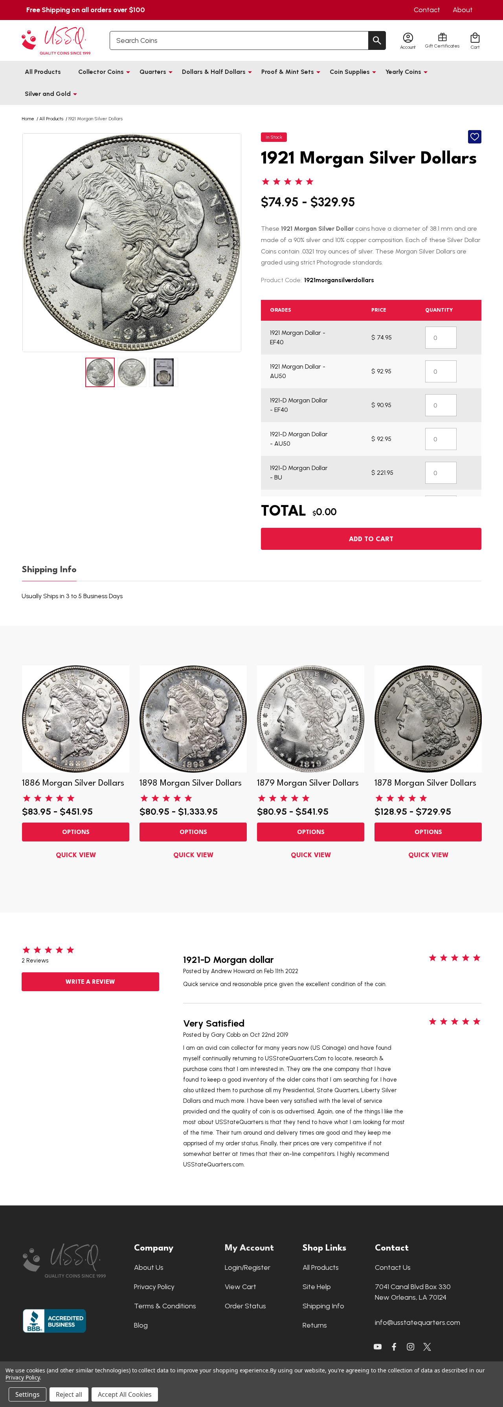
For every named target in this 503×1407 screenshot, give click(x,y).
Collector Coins (101, 71)
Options (76, 833)
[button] (74, 1261)
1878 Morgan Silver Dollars (425, 783)
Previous (29, 243)
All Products (43, 71)
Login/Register (247, 1267)
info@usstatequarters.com (417, 1322)
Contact (427, 10)
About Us (148, 1267)
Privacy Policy (154, 1286)
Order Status (245, 1306)
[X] (394, 1347)
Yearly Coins (403, 71)
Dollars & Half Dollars (214, 71)
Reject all (69, 1394)
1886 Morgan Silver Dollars (73, 783)
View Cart (240, 1286)
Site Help (317, 1286)
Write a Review (90, 982)
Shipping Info (49, 570)
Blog (141, 1325)
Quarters (153, 71)
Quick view (76, 855)
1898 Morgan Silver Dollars (191, 783)
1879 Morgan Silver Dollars (308, 783)
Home (28, 118)
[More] (128, 72)
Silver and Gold (48, 93)
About (463, 10)
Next (234, 243)
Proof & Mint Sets (287, 71)
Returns (315, 1325)
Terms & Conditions (165, 1306)
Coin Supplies (350, 71)
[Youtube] (378, 1347)
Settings (27, 1394)
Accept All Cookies (125, 1394)
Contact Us (393, 1267)
